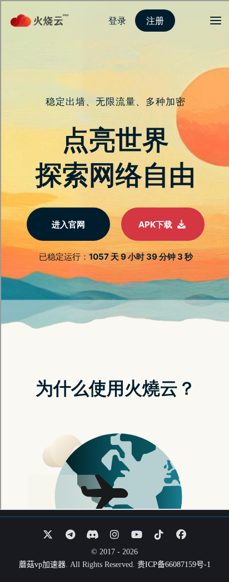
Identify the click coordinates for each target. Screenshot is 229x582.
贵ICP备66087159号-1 (174, 564)
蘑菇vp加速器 (42, 564)
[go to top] (199, 542)
